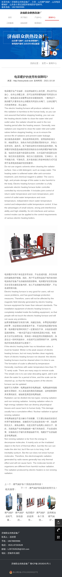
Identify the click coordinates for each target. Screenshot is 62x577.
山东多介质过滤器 (18, 4)
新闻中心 (52, 17)
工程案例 (9, 23)
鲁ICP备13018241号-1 (40, 563)
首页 (10, 17)
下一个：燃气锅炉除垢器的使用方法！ (39, 488)
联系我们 (38, 23)
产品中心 (38, 17)
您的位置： (35, 63)
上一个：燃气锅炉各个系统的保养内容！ (23, 484)
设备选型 (23, 23)
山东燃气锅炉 (44, 2)
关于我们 (23, 17)
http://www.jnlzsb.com (23, 81)
